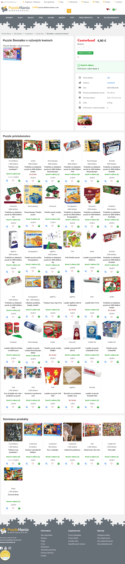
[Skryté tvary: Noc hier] (86, 464)
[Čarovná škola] (7, 508)
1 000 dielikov (13, 164)
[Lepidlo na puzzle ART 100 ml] (66, 362)
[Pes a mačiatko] (46, 464)
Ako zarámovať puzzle (105, 541)
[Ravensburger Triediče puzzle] (27, 226)
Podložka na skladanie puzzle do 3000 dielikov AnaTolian (111, 214)
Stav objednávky (49, 2)
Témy (41, 17)
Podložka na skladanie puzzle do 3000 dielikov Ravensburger (52, 169)
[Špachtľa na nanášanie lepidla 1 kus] (66, 407)
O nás (43, 544)
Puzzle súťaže (73, 538)
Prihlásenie (36, 2)
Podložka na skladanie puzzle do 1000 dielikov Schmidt (111, 260)
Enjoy (13, 488)
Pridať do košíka (85, 53)
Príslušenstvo (85, 17)
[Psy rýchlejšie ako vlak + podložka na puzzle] (7, 407)
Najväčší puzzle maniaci (76, 544)
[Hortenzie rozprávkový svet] (27, 407)
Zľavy (20, 17)
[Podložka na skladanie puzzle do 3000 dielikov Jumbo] (27, 181)
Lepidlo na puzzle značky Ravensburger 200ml (33, 350)
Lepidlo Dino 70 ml (92, 303)
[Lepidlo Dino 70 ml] (86, 316)
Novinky (9, 17)
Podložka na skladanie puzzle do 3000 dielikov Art (13, 214)
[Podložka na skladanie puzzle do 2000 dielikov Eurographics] (66, 226)
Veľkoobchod (73, 2)
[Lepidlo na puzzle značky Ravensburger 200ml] (27, 362)
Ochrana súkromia (47, 553)
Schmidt (112, 161)
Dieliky (31, 17)
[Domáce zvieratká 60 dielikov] (27, 464)
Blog (61, 2)
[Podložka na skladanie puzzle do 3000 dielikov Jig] (7, 272)
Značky (62, 17)
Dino (92, 297)
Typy (72, 17)
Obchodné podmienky (48, 550)
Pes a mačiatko (52, 450)
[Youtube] (5, 549)
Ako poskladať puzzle (104, 544)
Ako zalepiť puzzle (103, 538)
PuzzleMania (13, 161)
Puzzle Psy (40, 34)
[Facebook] (1, 549)
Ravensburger (53, 161)
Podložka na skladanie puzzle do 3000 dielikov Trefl (72, 169)
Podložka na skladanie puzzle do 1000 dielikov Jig (52, 260)
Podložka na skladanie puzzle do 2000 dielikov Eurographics (72, 214)
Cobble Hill (92, 342)
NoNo (92, 251)
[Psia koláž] (105, 464)
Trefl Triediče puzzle (72, 257)
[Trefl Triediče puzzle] (66, 271)
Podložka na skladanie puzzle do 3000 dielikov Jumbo (33, 169)
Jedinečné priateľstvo (72, 450)
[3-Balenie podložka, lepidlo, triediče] (27, 316)
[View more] (33, 151)
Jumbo (33, 161)
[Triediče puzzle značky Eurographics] (27, 271)
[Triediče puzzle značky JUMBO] (46, 362)
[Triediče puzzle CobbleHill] (105, 362)
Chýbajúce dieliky (103, 535)
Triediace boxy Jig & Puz (53, 303)
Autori (51, 17)
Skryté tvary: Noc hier (92, 450)
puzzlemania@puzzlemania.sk (10, 540)
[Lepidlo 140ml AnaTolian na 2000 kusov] (7, 362)
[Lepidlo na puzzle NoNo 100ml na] (86, 271)
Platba (97, 2)
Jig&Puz (13, 251)
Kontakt (107, 2)
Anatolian (111, 206)
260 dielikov (52, 447)
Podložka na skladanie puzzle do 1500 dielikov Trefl (13, 305)
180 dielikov (18, 34)
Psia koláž (111, 450)
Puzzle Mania (6, 34)
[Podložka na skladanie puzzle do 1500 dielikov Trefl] (7, 317)
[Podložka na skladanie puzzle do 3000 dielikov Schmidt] (105, 181)
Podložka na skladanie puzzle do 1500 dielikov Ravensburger (92, 169)
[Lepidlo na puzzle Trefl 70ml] (46, 407)
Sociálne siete (73, 541)
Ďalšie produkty (111, 17)
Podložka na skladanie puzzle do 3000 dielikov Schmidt (111, 169)
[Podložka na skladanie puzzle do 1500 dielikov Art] (86, 226)
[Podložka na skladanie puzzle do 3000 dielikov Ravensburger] (46, 181)
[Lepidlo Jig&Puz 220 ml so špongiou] (66, 316)
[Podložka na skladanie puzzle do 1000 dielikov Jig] (46, 272)
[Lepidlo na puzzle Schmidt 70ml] (86, 407)
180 (108, 78)
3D (98, 17)
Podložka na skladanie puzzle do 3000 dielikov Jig (13, 260)
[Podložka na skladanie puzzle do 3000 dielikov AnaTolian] (105, 226)
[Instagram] (9, 549)
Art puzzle (13, 206)
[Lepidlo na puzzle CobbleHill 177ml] (86, 362)
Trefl (72, 161)
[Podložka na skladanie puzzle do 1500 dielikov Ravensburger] (86, 181)
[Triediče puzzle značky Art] (46, 226)
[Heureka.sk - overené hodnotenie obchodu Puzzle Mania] (5, 560)
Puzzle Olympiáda (74, 535)
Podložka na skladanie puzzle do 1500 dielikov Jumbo (111, 305)
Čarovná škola (13, 495)
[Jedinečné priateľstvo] (66, 464)
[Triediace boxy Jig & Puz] (46, 316)
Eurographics (72, 206)
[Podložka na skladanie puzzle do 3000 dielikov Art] (7, 226)
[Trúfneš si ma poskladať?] (7, 181)
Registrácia (28, 2)
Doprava (86, 2)
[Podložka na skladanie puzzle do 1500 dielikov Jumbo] (105, 317)
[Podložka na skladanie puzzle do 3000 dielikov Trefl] (66, 181)
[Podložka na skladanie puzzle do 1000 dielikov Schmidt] (105, 272)
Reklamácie (45, 547)
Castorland (29, 34)
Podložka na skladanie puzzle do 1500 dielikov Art (92, 214)
